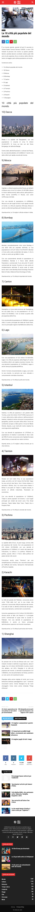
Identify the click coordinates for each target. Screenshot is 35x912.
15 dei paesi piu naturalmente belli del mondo (21, 865)
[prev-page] (3, 747)
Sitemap (13, 907)
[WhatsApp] (15, 41)
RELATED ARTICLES (8, 718)
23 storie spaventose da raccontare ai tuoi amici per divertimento (9, 710)
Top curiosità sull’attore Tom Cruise (20, 801)
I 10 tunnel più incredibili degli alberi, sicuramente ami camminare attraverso (22, 733)
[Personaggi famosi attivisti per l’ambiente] (6, 778)
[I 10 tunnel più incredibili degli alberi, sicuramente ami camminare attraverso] (6, 733)
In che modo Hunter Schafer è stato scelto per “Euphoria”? (21, 809)
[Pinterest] (11, 41)
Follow (14, 756)
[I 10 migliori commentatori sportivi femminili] (6, 725)
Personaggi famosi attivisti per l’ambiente (21, 777)
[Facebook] (3, 41)
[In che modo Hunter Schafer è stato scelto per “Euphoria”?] (6, 811)
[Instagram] (13, 837)
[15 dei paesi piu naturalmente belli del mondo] (6, 867)
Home (3, 6)
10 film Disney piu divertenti (20, 848)
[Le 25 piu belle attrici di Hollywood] (6, 859)
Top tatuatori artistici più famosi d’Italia (22, 785)
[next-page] (5, 747)
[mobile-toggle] (3, 2)
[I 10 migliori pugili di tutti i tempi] (6, 741)
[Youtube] (26, 837)
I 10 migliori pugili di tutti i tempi (21, 739)
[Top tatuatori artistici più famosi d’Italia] (6, 786)
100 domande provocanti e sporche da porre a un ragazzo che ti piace (25, 710)
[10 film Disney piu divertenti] (6, 851)
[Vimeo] (22, 837)
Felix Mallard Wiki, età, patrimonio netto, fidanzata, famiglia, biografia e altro (22, 794)
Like (6, 756)
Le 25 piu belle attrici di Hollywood (22, 857)
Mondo (8, 6)
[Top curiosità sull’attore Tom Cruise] (6, 803)
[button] (32, 2)
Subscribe (29, 756)
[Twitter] (7, 41)
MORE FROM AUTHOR (20, 718)
